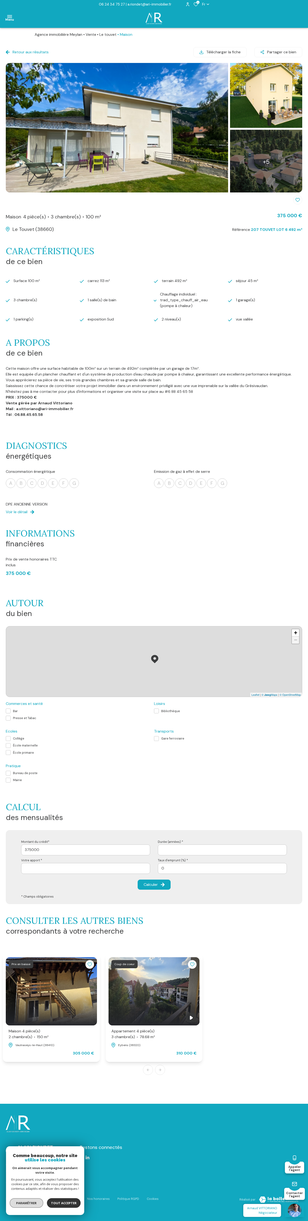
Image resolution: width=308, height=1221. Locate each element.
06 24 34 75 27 (112, 4)
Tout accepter (64, 1203)
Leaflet (255, 695)
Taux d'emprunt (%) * (173, 860)
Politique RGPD (128, 1199)
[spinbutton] (222, 868)
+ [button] (295, 633)
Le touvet (107, 34)
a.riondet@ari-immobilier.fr (149, 4)
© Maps (269, 695)
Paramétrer (26, 1203)
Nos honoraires (98, 1199)
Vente (91, 34)
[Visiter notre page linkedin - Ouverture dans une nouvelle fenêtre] (87, 1157)
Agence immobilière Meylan (58, 34)
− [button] (295, 640)
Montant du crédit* (35, 842)
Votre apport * (31, 860)
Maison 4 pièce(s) (29, 1034)
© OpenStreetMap (290, 695)
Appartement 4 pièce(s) (133, 1034)
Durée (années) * (170, 842)
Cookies (153, 1199)
